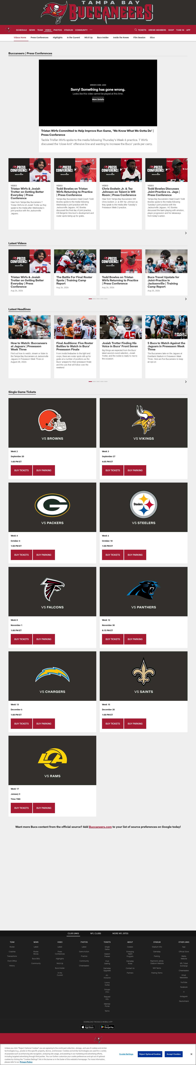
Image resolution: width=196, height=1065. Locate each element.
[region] (98, 1054)
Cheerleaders (84, 966)
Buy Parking (43, 470)
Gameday (157, 951)
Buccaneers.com (100, 826)
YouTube (184, 982)
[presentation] (186, 233)
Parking (157, 956)
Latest (36, 947)
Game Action (84, 951)
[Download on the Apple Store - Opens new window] (87, 1027)
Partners (130, 973)
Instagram (184, 996)
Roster (12, 947)
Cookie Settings (126, 1054)
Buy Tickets (21, 470)
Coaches (12, 951)
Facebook (184, 987)
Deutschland (184, 1001)
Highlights (60, 959)
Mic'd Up (60, 963)
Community (36, 963)
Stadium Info (157, 947)
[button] (98, 99)
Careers (130, 947)
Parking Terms (156, 973)
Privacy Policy (26, 1062)
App (183, 947)
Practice (84, 956)
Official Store (184, 951)
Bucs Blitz (36, 959)
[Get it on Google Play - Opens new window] (107, 1028)
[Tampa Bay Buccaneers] (98, 1040)
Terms (107, 1011)
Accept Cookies (174, 1054)
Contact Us (130, 968)
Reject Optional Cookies (150, 1054)
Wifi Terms (157, 968)
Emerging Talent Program (130, 953)
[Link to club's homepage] (8, 29)
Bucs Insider (60, 968)
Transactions (12, 956)
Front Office (12, 961)
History (12, 966)
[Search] (136, 30)
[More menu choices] (91, 30)
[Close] (191, 1054)
